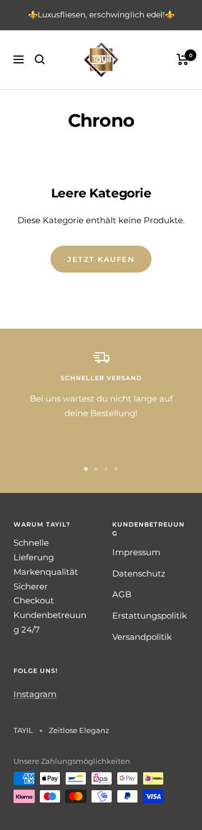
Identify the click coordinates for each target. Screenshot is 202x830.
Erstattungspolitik (149, 615)
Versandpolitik (142, 636)
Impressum (136, 552)
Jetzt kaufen (101, 259)
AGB (121, 594)
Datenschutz (139, 573)
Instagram (35, 694)
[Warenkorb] (183, 59)
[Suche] (40, 59)
